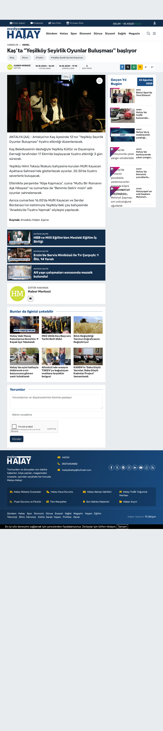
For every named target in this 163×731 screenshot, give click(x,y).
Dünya (98, 33)
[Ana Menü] (154, 34)
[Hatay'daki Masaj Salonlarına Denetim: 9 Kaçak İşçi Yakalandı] (24, 324)
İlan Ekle (56, 23)
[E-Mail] (30, 298)
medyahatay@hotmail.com (76, 470)
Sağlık (122, 33)
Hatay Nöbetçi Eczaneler (27, 491)
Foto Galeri (19, 23)
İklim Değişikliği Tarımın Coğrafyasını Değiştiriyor (87, 339)
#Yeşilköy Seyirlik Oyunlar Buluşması (67, 57)
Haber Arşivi (130, 501)
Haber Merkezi (39, 291)
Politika (67, 517)
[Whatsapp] (146, 467)
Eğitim (97, 513)
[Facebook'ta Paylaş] (122, 67)
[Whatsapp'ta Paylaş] (134, 67)
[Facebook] (111, 467)
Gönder (16, 439)
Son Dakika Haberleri (97, 501)
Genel (26, 44)
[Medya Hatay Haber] (24, 33)
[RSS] (152, 467)
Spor (74, 33)
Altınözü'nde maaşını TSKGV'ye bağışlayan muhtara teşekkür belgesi (55, 372)
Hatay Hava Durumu (62, 491)
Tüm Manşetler (58, 501)
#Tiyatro (39, 57)
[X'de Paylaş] (128, 67)
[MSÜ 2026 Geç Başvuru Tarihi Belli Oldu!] (56, 324)
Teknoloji (12, 517)
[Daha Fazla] (140, 67)
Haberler (12, 44)
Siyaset (110, 33)
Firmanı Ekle (76, 23)
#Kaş (12, 57)
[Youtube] (140, 467)
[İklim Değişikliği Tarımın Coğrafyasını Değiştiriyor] (88, 324)
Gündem (51, 33)
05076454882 (70, 463)
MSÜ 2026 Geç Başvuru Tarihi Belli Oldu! (56, 337)
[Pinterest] (123, 467)
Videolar (38, 23)
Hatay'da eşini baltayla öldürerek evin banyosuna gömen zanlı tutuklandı (24, 372)
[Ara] (148, 34)
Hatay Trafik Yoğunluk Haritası (133, 493)
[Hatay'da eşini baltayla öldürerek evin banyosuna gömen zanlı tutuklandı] (24, 356)
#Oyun (25, 57)
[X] (117, 467)
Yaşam (88, 513)
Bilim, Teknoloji (27, 517)
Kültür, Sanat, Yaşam (49, 517)
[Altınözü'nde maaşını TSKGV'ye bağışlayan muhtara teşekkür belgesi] (56, 356)
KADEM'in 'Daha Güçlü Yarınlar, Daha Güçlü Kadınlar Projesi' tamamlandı (87, 372)
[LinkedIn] (135, 467)
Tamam (122, 526)
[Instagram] (129, 467)
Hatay (64, 33)
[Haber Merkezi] (17, 293)
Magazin (134, 33)
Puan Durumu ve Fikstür (27, 501)
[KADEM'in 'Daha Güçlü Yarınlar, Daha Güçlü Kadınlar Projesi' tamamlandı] (88, 356)
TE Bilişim (150, 516)
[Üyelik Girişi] (153, 23)
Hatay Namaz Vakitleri (99, 491)
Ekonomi (85, 33)
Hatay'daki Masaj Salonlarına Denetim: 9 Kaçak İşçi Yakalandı (24, 339)
